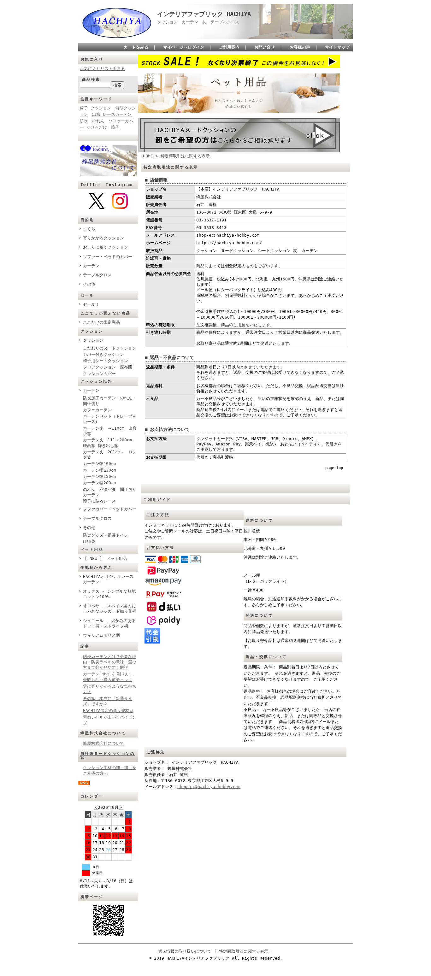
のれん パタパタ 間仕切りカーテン (109, 492)
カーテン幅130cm (99, 470)
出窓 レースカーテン (112, 114)
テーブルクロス (97, 275)
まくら (89, 228)
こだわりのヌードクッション (109, 348)
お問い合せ (264, 47)
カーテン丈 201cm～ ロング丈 (110, 455)
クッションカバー (99, 373)
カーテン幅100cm (99, 463)
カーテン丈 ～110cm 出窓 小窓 (110, 431)
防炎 (84, 121)
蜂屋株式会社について (103, 733)
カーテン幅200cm (99, 482)
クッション (93, 340)
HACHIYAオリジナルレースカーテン (108, 579)
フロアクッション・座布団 (107, 367)
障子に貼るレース (99, 501)
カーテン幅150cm (99, 476)
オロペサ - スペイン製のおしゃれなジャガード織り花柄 (109, 608)
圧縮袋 (89, 541)
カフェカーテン (97, 410)
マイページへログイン (183, 47)
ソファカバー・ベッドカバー (109, 509)
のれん (98, 121)
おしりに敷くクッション (105, 247)
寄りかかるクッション (103, 238)
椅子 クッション (95, 108)
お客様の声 (300, 47)
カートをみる (136, 47)
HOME (148, 156)
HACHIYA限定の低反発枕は (108, 710)
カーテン (91, 265)
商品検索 (91, 79)
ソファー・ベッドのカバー (107, 256)
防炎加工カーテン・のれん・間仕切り (109, 401)
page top (334, 468)
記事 (85, 646)
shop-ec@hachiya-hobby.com (208, 786)
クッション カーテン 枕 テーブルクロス (200, 22)
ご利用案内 (229, 47)
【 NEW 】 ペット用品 (105, 558)
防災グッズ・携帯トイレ (105, 535)
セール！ (91, 304)
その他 (89, 284)
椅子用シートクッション (105, 360)
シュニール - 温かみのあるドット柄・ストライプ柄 (109, 623)
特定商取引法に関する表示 (185, 156)
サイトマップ (337, 47)
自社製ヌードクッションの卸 (107, 755)
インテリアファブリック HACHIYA (204, 14)
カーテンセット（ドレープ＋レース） (109, 419)
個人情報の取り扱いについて (184, 951)
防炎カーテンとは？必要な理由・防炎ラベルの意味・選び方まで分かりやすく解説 (109, 662)
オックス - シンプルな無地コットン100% (109, 594)
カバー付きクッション (103, 354)
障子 (115, 127)
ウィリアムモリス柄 (101, 635)
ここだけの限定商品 (101, 322)
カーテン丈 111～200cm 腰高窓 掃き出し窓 (109, 443)
